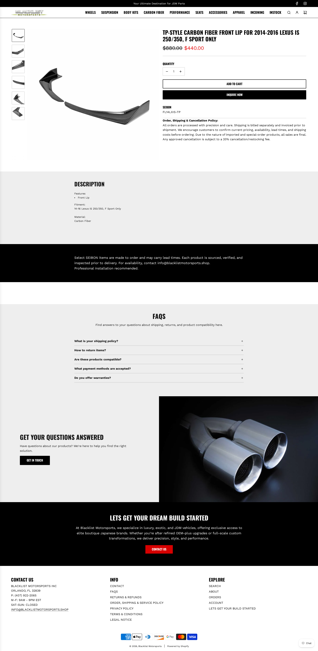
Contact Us (159, 549)
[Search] (289, 12)
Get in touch (35, 460)
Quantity (168, 64)
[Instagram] (305, 3)
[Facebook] (297, 3)
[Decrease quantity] (167, 71)
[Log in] (297, 12)
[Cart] (305, 12)
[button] (30, 95)
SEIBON (167, 107)
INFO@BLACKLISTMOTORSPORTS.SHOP (39, 609)
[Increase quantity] (180, 71)
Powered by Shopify (178, 646)
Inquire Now (235, 94)
